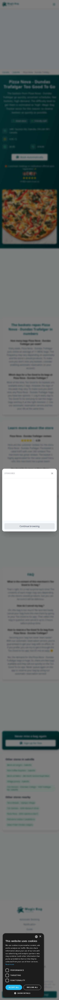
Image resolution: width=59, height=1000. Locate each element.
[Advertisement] (29, 499)
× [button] (40, 936)
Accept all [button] (14, 987)
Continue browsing (30, 526)
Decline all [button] (32, 987)
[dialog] (23, 965)
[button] (23, 993)
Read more (9, 964)
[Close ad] (52, 473)
